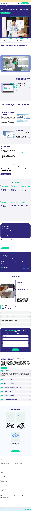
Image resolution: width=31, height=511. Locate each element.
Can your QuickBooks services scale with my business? (9, 324)
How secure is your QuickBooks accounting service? (9, 320)
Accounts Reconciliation (18, 463)
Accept (29, 509)
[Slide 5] (27, 268)
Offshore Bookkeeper (3, 489)
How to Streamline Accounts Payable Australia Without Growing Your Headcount (15, 445)
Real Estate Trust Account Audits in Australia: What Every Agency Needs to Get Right (10, 425)
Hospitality (2, 472)
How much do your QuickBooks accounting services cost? (10, 316)
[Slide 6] (28, 268)
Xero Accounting (2, 480)
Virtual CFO (2, 490)
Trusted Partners (4, 255)
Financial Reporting (17, 462)
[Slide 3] (24, 268)
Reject (25, 509)
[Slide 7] (29, 268)
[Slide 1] (22, 268)
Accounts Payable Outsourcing (4, 463)
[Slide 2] (23, 268)
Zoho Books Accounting (3, 481)
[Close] (29, 0)
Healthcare (1, 471)
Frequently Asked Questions (8, 305)
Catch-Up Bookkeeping (3, 462)
